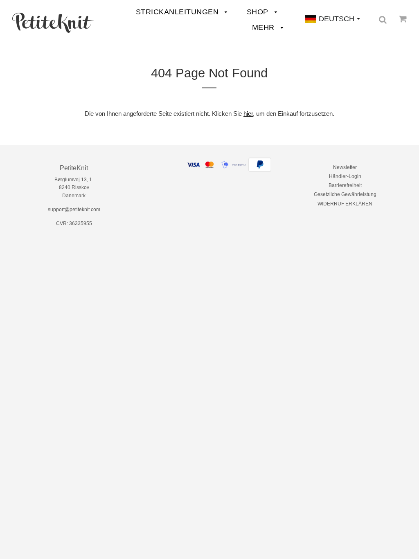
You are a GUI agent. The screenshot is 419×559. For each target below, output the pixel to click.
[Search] (383, 20)
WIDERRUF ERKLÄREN (345, 204)
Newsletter (345, 167)
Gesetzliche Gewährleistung (345, 194)
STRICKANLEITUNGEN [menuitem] (178, 12)
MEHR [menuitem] (264, 27)
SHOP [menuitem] (259, 12)
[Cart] (403, 19)
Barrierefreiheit (345, 185)
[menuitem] (53, 23)
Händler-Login (345, 176)
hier (248, 113)
